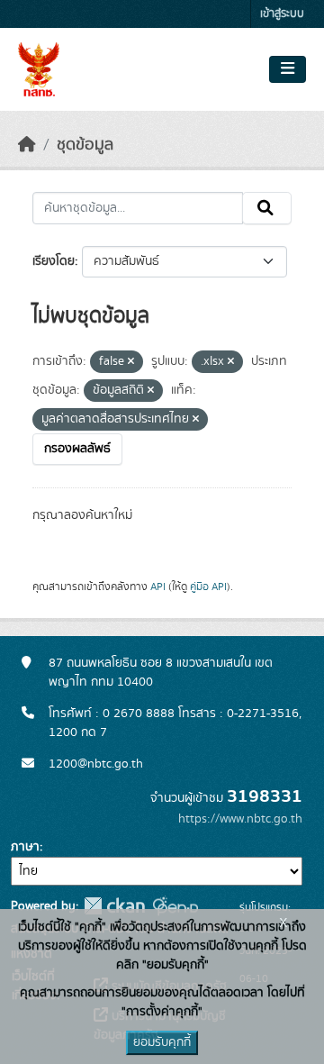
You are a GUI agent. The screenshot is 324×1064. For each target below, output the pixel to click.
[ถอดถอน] (131, 362)
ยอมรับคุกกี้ (162, 1042)
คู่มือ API (208, 586)
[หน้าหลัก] (27, 145)
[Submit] (267, 208)
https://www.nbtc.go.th (240, 819)
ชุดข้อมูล (85, 145)
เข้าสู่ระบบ (282, 14)
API (158, 586)
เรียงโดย (53, 261)
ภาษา (25, 847)
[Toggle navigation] (287, 69)
